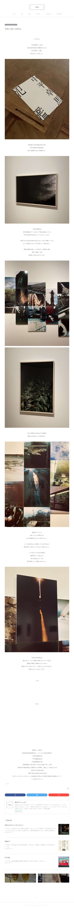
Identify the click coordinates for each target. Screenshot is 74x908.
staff (22, 14)
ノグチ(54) (7, 783)
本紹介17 (7, 841)
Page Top (37, 898)
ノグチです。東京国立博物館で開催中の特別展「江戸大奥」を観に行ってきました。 (25, 861)
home (14, 14)
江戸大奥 (7, 857)
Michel (37, 704)
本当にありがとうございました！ (14, 825)
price (30, 14)
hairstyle (38, 14)
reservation (48, 14)
